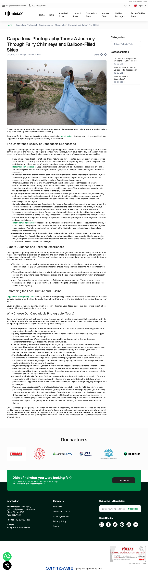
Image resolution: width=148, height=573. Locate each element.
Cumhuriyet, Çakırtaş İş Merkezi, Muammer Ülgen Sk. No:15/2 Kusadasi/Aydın (21, 510)
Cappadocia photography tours (21, 296)
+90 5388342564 (39, 6)
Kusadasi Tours (63, 14)
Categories (118, 37)
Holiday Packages (120, 14)
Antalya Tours (105, 14)
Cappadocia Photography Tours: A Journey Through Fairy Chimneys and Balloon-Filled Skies (57, 25)
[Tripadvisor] (135, 524)
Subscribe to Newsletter (112, 501)
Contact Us (124, 480)
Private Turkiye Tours (138, 14)
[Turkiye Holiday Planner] (14, 13)
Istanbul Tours (77, 14)
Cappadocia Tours (92, 14)
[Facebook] (108, 524)
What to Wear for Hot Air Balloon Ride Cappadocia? (125, 68)
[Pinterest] (122, 524)
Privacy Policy (59, 521)
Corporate (58, 501)
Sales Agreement (61, 516)
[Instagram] (101, 524)
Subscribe (133, 509)
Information (13, 501)
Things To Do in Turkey (30, 55)
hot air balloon (67, 136)
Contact (57, 526)
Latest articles (120, 51)
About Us (57, 506)
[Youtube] (128, 524)
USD (125, 6)
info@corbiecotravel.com (15, 6)
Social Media (106, 518)
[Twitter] (115, 524)
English (141, 6)
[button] (51, 14)
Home (42, 15)
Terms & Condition (61, 511)
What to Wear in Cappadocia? (121, 77)
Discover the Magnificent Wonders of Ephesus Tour (125, 59)
